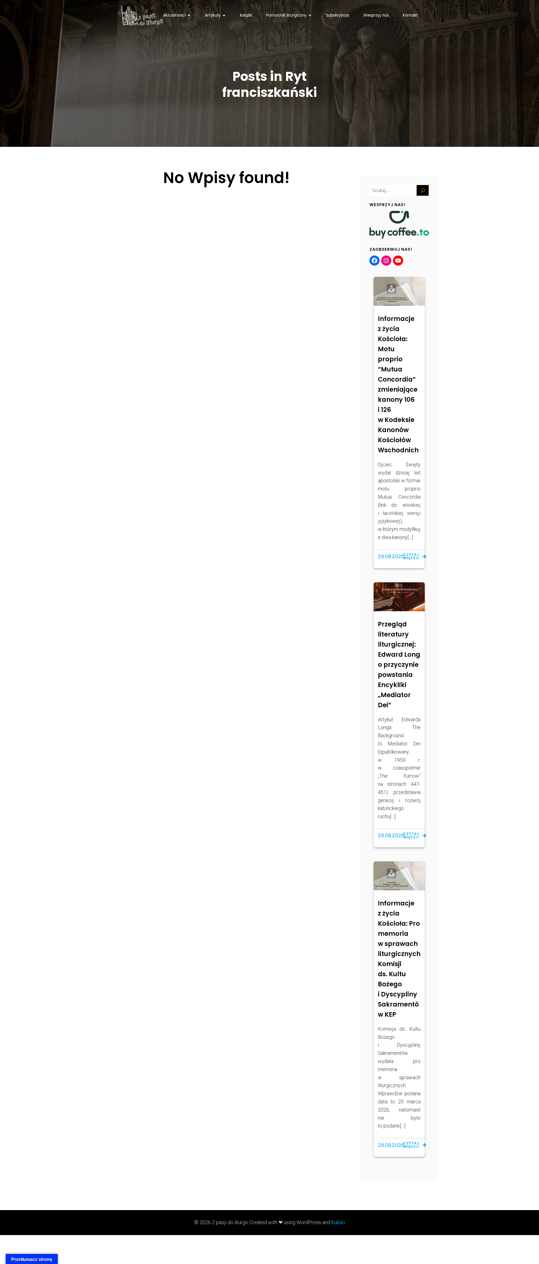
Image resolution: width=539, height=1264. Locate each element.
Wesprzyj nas (376, 15)
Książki (246, 15)
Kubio (338, 1222)
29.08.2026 (391, 556)
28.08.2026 (391, 1145)
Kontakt (410, 15)
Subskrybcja (337, 15)
